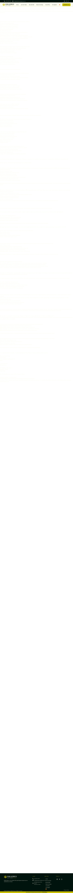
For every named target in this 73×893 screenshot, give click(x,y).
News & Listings (39, 4)
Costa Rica (47, 4)
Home (17, 4)
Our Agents (54, 4)
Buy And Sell (31, 4)
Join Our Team (24, 4)
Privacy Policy (66, 890)
